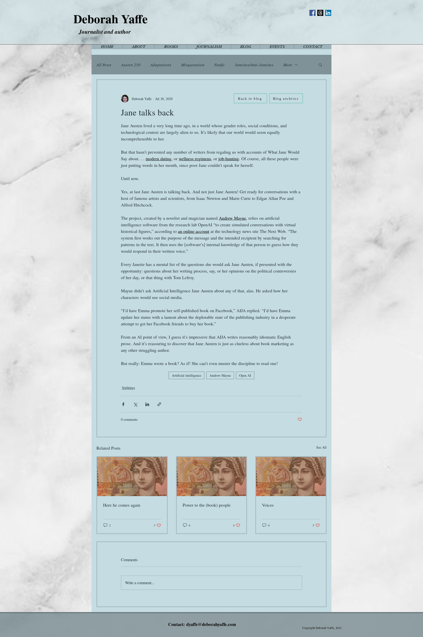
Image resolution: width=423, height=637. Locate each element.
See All (321, 447)
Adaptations (160, 64)
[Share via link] (159, 404)
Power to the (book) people (207, 505)
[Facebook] (312, 13)
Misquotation (192, 64)
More (287, 64)
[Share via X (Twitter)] (135, 404)
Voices (268, 505)
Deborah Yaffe (110, 18)
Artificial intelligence (186, 375)
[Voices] (291, 476)
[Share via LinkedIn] (147, 404)
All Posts (103, 64)
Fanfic (219, 64)
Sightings (128, 387)
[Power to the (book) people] (212, 476)
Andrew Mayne (220, 375)
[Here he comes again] (132, 476)
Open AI (245, 375)
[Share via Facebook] (123, 404)
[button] (320, 65)
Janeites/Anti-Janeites (254, 64)
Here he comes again (121, 505)
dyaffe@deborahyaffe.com (211, 624)
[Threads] (320, 13)
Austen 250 (131, 64)
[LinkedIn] (328, 13)
